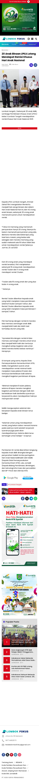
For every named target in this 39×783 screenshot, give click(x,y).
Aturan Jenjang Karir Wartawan (14, 771)
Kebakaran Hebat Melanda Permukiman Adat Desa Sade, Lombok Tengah (23, 659)
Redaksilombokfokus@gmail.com (17, 745)
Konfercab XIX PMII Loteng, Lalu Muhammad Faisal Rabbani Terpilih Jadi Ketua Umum (22, 667)
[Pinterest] (11, 754)
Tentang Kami (7, 762)
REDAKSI (19, 762)
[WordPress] (15, 754)
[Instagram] (19, 754)
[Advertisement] (19, 703)
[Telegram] (31, 498)
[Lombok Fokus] (13, 39)
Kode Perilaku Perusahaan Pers (14, 765)
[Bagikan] (35, 65)
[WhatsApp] (35, 498)
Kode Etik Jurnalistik (9, 774)
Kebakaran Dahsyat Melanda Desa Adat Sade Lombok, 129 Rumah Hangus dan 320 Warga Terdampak (23, 676)
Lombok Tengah (15, 485)
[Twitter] (27, 498)
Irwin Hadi (5, 64)
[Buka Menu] (32, 39)
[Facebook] (23, 498)
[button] (28, 39)
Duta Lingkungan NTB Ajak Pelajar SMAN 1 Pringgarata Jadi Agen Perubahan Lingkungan (22, 651)
